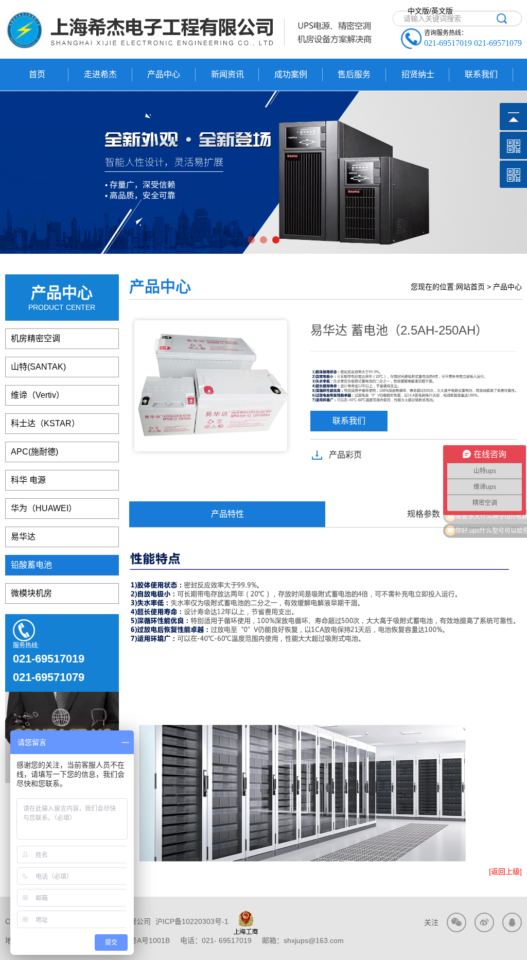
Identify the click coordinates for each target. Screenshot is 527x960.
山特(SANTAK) (38, 366)
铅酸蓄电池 (31, 565)
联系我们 (481, 74)
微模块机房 (31, 593)
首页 (37, 74)
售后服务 (354, 74)
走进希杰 (100, 74)
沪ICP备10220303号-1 (191, 921)
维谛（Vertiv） (37, 395)
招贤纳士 (417, 74)
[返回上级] (505, 871)
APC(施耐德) (34, 451)
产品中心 (163, 74)
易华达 (23, 536)
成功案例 (290, 74)
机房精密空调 (35, 338)
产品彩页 (345, 454)
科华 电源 (28, 480)
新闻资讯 (227, 74)
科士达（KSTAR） (45, 423)
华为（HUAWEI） (44, 508)
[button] (251, 239)
